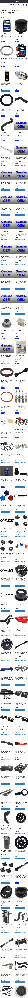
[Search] (4, 5)
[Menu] (1, 5)
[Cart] (26, 5)
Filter (3, 17)
